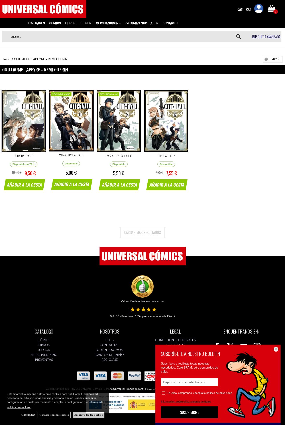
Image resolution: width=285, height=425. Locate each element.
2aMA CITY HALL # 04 (118, 155)
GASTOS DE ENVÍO (110, 355)
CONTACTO (170, 23)
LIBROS (70, 23)
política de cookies (19, 407)
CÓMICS (55, 23)
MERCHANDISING (108, 23)
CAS (240, 9)
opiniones (144, 316)
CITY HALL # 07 (23, 155)
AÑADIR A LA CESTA (24, 185)
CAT (248, 9)
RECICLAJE (110, 359)
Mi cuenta (259, 9)
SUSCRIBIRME (189, 412)
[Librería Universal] (43, 16)
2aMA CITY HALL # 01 (71, 155)
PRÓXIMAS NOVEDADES (141, 23)
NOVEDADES (36, 23)
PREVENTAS (44, 359)
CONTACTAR (110, 345)
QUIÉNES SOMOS (110, 350)
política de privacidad (219, 393)
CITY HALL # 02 (166, 155)
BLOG (110, 340)
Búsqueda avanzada (266, 36)
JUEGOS (85, 23)
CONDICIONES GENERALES (175, 340)
